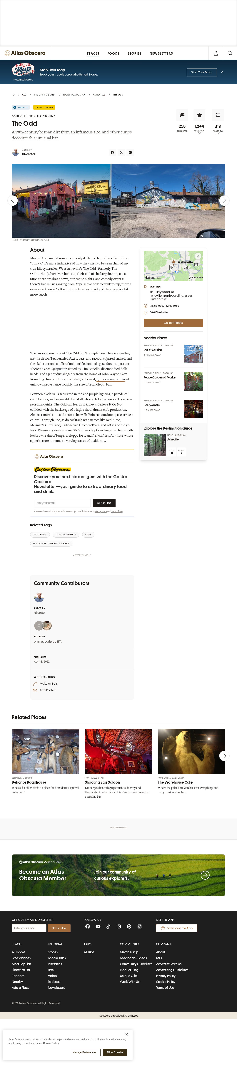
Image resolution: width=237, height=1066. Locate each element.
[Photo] (193, 354)
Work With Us (129, 981)
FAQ (159, 958)
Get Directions (173, 322)
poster (62, 369)
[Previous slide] (12, 200)
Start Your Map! (201, 72)
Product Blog (129, 969)
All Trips (89, 952)
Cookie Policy (166, 981)
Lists (51, 969)
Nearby (17, 981)
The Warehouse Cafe (175, 782)
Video (52, 975)
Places (17, 944)
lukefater (40, 612)
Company (163, 944)
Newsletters (56, 987)
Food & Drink (57, 958)
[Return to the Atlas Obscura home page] (26, 53)
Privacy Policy (101, 511)
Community (129, 944)
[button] (182, 115)
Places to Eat (21, 969)
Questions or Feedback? (118, 1015)
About (160, 952)
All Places (18, 952)
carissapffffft (53, 641)
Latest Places (21, 958)
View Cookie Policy (48, 1043)
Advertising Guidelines (172, 969)
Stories (53, 952)
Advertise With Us (169, 964)
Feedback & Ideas (133, 958)
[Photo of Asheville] (155, 445)
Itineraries (55, 964)
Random (18, 975)
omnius (39, 641)
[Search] (230, 53)
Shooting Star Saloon (102, 782)
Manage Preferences (84, 1052)
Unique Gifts (128, 975)
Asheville (173, 439)
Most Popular (21, 964)
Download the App (180, 928)
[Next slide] (224, 200)
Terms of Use (117, 511)
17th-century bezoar (110, 379)
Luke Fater (28, 154)
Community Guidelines (136, 964)
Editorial (55, 944)
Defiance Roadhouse (29, 782)
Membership (129, 952)
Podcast (54, 981)
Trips (88, 944)
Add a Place (21, 987)
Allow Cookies (115, 1052)
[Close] (127, 1034)
